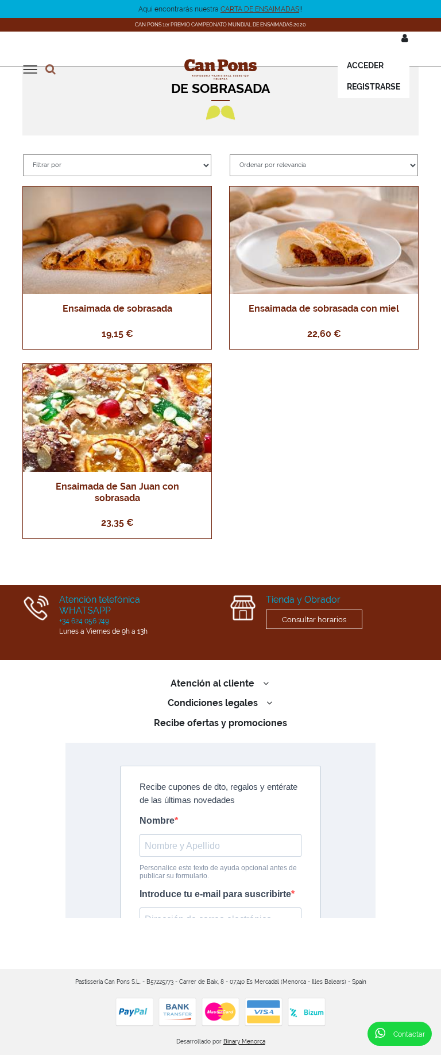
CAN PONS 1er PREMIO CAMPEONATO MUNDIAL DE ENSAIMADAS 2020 (220, 24)
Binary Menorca (244, 1041)
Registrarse (373, 86)
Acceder (365, 65)
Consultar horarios (314, 619)
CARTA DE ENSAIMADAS (259, 9)
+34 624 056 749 (84, 620)
